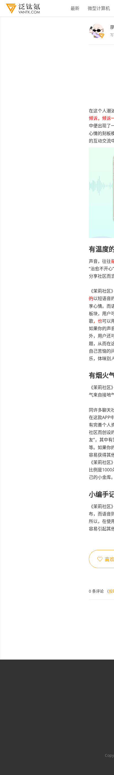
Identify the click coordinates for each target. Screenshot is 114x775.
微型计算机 (99, 8)
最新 (75, 8)
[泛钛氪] (20, 8)
